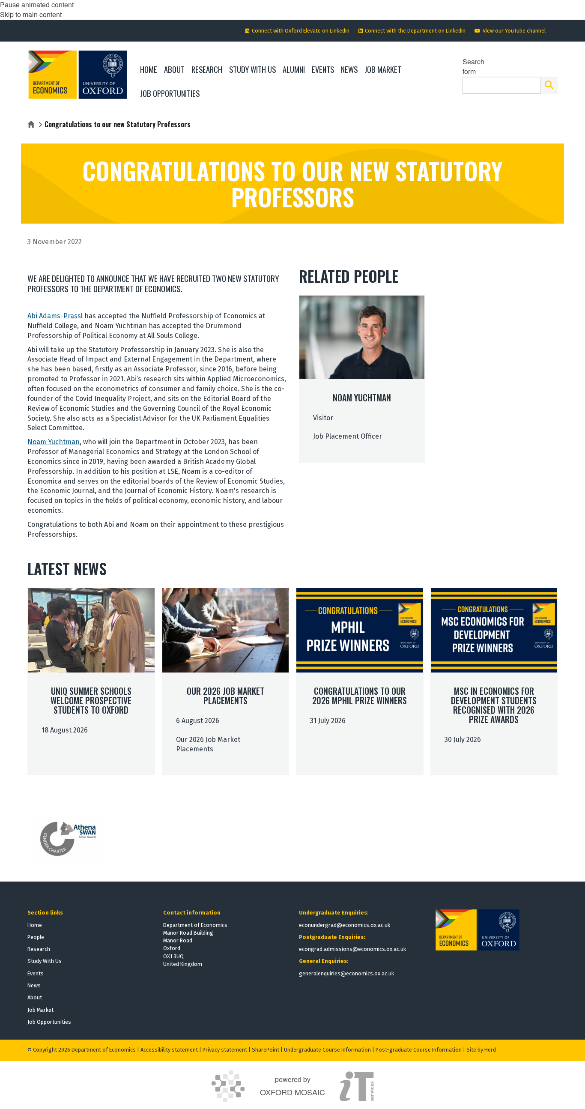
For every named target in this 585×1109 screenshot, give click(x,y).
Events (35, 973)
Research (38, 949)
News (34, 985)
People (35, 937)
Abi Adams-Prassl (55, 316)
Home (34, 925)
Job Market (40, 1010)
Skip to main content (31, 14)
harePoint (267, 1049)
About (34, 997)
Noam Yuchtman (53, 442)
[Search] (549, 85)
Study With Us (44, 961)
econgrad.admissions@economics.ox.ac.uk (352, 949)
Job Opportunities (49, 1022)
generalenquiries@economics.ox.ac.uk (346, 973)
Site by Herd (481, 1049)
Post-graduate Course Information (419, 1049)
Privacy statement (225, 1049)
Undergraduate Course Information (327, 1049)
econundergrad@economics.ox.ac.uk (344, 925)
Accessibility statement (169, 1049)
